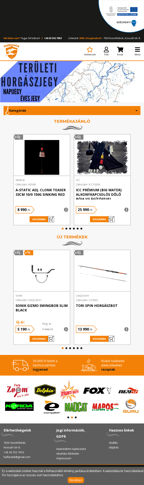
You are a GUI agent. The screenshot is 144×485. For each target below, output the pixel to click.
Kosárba (39, 219)
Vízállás (113, 442)
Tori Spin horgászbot (97, 305)
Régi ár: (47, 323)
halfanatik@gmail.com (17, 457)
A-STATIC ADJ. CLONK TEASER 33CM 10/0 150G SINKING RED (41, 192)
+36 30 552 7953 (53, 38)
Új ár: (20, 322)
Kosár (120, 54)
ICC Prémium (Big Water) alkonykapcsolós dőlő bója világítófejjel (99, 194)
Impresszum (63, 458)
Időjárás (114, 447)
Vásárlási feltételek (67, 453)
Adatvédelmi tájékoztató (71, 449)
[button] (62, 228)
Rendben (76, 480)
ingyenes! (40, 369)
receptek (108, 369)
